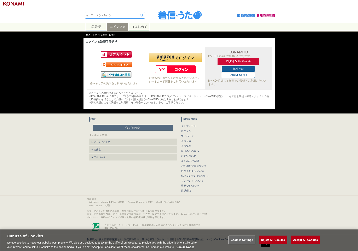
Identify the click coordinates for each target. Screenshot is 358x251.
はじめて (141, 26)
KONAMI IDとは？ (238, 75)
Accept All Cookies (305, 239)
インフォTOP (188, 126)
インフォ (119, 26)
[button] (175, 57)
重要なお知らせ (190, 185)
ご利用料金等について (194, 165)
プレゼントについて (192, 180)
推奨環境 (186, 190)
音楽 (98, 26)
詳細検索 (134, 127)
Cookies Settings (242, 239)
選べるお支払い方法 (192, 170)
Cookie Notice (185, 246)
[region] (179, 240)
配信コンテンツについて (195, 175)
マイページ (187, 136)
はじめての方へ (190, 151)
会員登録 (186, 141)
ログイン (186, 131)
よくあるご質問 (190, 160)
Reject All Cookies (273, 239)
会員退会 (186, 146)
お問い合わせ (188, 155)
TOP (88, 35)
